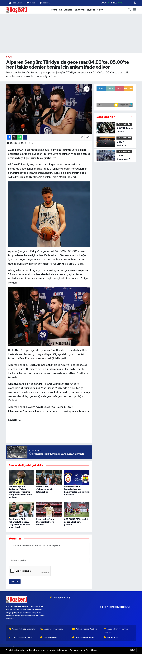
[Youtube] (122, 607)
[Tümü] (132, 117)
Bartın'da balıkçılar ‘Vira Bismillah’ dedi (124, 144)
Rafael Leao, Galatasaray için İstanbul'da (44, 489)
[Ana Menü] (134, 10)
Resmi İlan (56, 10)
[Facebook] (102, 607)
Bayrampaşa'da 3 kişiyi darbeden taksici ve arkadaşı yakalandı (124, 157)
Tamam (132, 650)
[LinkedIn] (117, 607)
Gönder (15, 581)
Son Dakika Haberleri (84, 637)
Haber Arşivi (112, 637)
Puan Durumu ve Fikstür (22, 637)
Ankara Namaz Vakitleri (86, 629)
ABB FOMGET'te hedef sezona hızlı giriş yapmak (76, 522)
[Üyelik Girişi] (133, 3)
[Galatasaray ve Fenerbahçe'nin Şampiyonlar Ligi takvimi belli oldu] (76, 477)
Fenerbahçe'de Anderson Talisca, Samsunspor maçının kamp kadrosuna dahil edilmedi (20, 492)
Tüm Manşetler (50, 637)
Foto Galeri (17, 3)
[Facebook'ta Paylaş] (9, 137)
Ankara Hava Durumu (53, 629)
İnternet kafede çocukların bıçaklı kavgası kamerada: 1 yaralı (124, 130)
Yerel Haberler (124, 124)
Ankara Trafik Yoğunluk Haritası (116, 630)
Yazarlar (46, 3)
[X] (107, 607)
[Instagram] (112, 607)
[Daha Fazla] (25, 137)
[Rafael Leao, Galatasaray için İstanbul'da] (49, 477)
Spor (100, 10)
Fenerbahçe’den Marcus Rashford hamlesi (45, 522)
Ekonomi (79, 10)
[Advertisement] (58, 433)
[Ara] (129, 10)
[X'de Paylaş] (14, 137)
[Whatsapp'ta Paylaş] (19, 137)
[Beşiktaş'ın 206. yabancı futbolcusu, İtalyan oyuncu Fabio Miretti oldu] (21, 510)
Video (32, 3)
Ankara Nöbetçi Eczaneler (24, 629)
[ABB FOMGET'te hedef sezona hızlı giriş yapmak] (76, 510)
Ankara (68, 10)
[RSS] (127, 607)
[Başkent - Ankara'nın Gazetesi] (16, 9)
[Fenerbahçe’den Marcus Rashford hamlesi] (49, 510)
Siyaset (91, 10)
